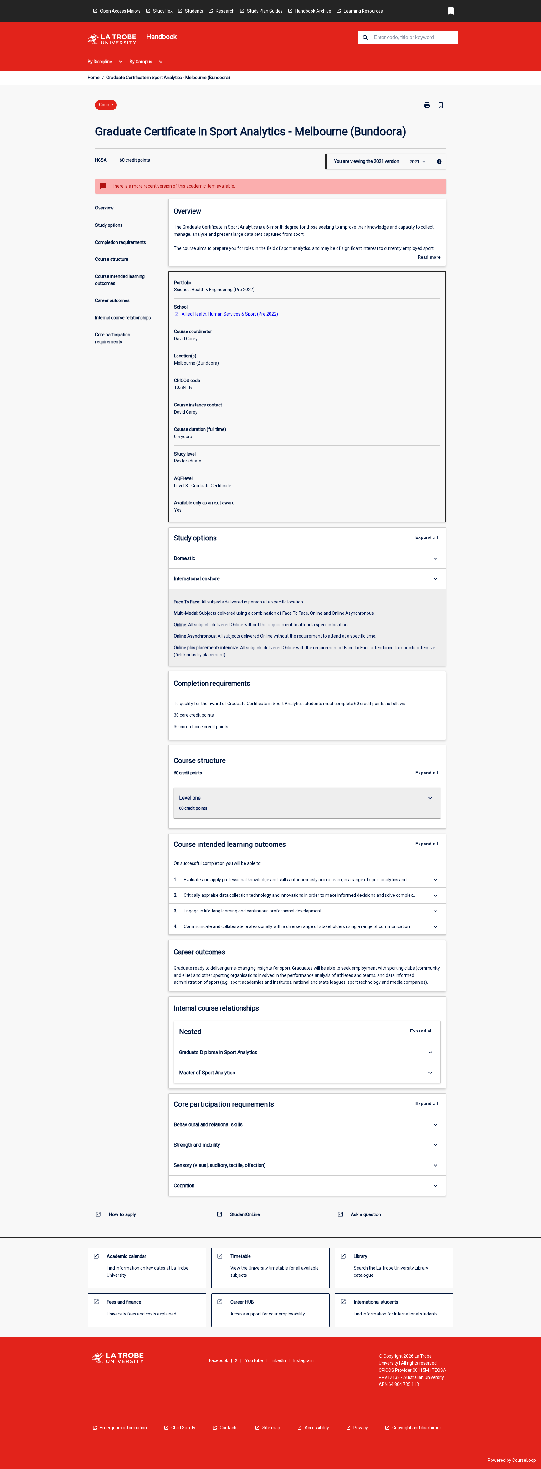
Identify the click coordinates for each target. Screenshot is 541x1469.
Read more (429, 258)
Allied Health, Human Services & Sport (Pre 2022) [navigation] (230, 313)
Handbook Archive (313, 10)
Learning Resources (363, 10)
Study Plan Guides (265, 10)
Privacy (360, 1427)
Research (225, 10)
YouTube (254, 1360)
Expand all (426, 537)
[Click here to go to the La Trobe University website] (111, 40)
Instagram (303, 1360)
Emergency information (123, 1427)
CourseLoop (524, 1460)
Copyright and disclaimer (416, 1427)
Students (194, 10)
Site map (271, 1427)
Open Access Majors (120, 10)
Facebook (218, 1360)
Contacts (229, 1427)
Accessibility (317, 1427)
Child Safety (183, 1427)
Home (94, 77)
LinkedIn (278, 1360)
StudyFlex (163, 10)
